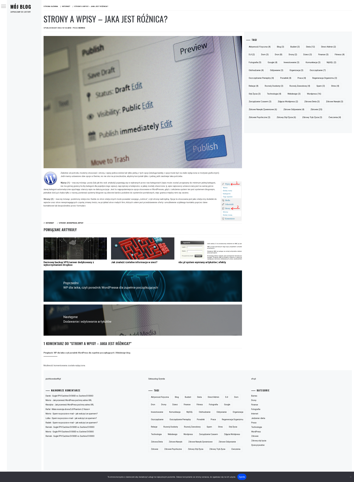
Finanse (254, 405)
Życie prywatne (258, 445)
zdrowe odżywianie (293, 109)
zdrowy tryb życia (312, 117)
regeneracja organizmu (324, 78)
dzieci (307, 54)
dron (278, 54)
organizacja (296, 70)
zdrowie (316, 109)
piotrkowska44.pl (53, 379)
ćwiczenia (335, 117)
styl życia (255, 94)
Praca (253, 423)
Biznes (254, 396)
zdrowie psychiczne (259, 117)
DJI (252, 54)
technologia (274, 94)
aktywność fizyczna (259, 47)
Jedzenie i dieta (258, 418)
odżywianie (276, 70)
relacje (253, 86)
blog (280, 47)
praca (302, 78)
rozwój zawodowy (300, 86)
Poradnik (285, 78)
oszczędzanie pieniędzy (261, 78)
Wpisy (80, 223)
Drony (253, 400)
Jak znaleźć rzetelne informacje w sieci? (134, 262)
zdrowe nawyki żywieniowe (263, 109)
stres (335, 86)
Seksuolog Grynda (156, 379)
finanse (323, 54)
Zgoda (242, 476)
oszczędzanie (318, 70)
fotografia (255, 62)
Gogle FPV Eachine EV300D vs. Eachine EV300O (72, 396)
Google (272, 62)
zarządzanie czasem (260, 101)
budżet (295, 47)
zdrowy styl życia (286, 117)
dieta (310, 47)
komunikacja (313, 62)
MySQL (331, 62)
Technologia (256, 427)
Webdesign (293, 94)
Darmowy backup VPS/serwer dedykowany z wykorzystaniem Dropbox (69, 263)
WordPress (256, 432)
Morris (81, 28)
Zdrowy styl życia (258, 441)
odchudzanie (256, 70)
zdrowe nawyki (334, 101)
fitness (339, 54)
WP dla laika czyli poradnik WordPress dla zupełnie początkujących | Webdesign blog (92, 353)
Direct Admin (328, 47)
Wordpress (72, 223)
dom (265, 54)
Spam (321, 86)
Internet (50, 223)
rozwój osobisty (274, 86)
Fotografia (255, 409)
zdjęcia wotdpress (288, 101)
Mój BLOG (20, 6)
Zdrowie (254, 436)
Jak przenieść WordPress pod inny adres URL (72, 400)
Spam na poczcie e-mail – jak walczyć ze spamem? (75, 414)
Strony (62, 223)
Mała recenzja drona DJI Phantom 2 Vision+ (71, 409)
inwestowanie (291, 62)
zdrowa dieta (312, 101)
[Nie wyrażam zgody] (350, 476)
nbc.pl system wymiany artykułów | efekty (202, 262)
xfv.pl (253, 379)
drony (293, 54)
